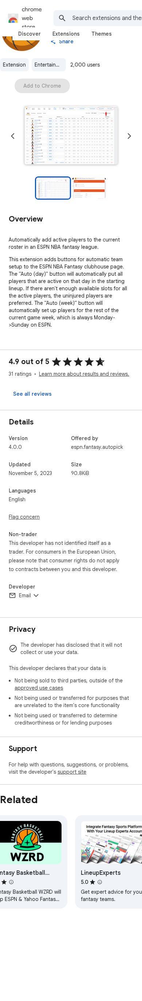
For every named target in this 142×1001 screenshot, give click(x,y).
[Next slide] (129, 136)
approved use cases (39, 688)
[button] (71, 136)
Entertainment (50, 64)
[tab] (29, 33)
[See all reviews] (32, 394)
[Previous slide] (12, 136)
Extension (14, 64)
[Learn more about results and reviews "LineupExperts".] (100, 882)
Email (25, 595)
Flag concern (24, 517)
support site (72, 772)
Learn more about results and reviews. (84, 374)
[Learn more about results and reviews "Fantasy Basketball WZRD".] (11, 882)
